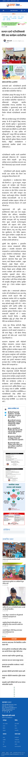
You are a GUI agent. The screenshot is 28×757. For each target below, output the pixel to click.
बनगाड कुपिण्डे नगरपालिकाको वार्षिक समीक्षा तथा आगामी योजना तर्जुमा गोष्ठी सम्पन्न (14, 650)
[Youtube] (7, 712)
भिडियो (4, 728)
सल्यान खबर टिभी (18, 746)
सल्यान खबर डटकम (14, 10)
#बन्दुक (22, 17)
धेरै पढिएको (17, 737)
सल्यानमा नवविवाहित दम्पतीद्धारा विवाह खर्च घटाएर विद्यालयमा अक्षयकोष (15, 438)
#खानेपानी (8, 18)
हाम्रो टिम (8, 1)
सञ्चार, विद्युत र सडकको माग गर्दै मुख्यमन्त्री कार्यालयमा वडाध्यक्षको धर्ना (13, 616)
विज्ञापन (7, 753)
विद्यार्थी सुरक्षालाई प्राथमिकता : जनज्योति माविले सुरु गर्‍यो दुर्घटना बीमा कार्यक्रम (14, 414)
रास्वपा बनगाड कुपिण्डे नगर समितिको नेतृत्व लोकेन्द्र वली (13, 582)
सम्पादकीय (16, 730)
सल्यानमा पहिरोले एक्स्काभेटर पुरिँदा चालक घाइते (13, 676)
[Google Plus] (9, 712)
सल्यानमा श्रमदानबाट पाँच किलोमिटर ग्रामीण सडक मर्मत (14, 643)
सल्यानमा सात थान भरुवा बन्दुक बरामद (12, 660)
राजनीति (4, 740)
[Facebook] (3, 712)
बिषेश (16, 726)
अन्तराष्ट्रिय (4, 746)
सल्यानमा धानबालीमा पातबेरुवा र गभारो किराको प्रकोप (13, 665)
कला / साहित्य (5, 723)
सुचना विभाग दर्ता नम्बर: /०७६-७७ (19, 753)
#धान (4, 18)
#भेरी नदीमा (8, 20)
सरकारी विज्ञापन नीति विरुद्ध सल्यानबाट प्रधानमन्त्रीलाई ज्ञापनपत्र (12, 631)
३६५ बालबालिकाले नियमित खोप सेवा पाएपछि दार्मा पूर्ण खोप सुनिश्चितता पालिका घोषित (15, 431)
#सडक (10, 17)
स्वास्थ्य (16, 728)
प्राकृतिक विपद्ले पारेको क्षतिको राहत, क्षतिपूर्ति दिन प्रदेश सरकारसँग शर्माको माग (13, 623)
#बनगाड (14, 17)
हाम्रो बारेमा (4, 1)
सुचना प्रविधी (17, 723)
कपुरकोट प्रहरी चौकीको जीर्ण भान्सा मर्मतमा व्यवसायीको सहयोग (13, 683)
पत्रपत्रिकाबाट (17, 740)
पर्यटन (4, 742)
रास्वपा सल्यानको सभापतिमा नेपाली (11, 559)
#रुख (19, 17)
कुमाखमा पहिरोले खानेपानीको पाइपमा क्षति (13, 671)
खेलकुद (4, 730)
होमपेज (2, 27)
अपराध (4, 726)
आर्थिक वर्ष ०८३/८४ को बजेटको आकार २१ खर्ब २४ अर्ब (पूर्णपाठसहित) (14, 608)
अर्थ (3, 744)
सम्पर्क (18, 1)
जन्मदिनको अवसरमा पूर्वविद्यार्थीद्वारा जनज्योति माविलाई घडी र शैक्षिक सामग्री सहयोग (14, 423)
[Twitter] (5, 712)
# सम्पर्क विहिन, (5, 17)
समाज (4, 737)
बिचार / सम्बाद (17, 742)
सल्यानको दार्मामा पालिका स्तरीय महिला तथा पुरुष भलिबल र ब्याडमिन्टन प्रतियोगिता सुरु (15, 445)
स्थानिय (16, 744)
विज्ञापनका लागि (13, 1)
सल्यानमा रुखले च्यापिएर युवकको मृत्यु (12, 656)
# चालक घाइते (13, 18)
